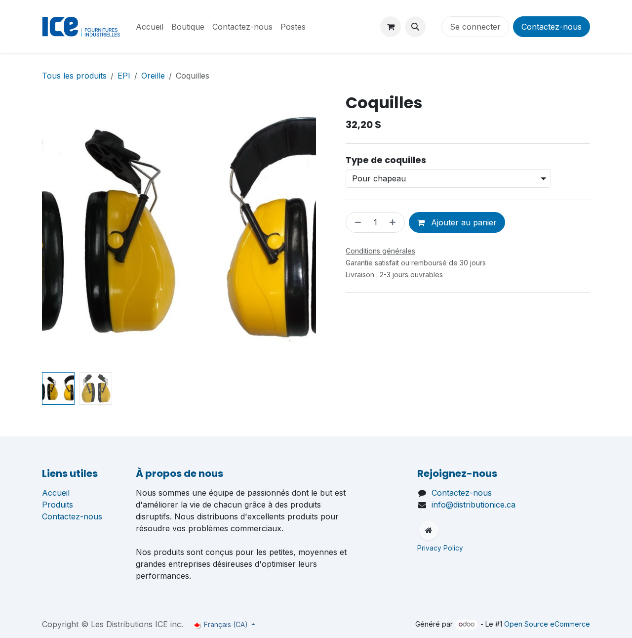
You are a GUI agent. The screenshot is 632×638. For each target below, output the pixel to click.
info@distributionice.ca (473, 505)
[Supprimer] (356, 222)
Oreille (153, 76)
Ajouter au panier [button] (463, 222)
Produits (57, 505)
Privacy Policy (441, 548)
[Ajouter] (394, 222)
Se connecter (475, 27)
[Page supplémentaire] (428, 530)
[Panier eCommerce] (390, 26)
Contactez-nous (551, 27)
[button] (415, 26)
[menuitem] (149, 27)
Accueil (56, 493)
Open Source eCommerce (547, 624)
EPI (124, 76)
